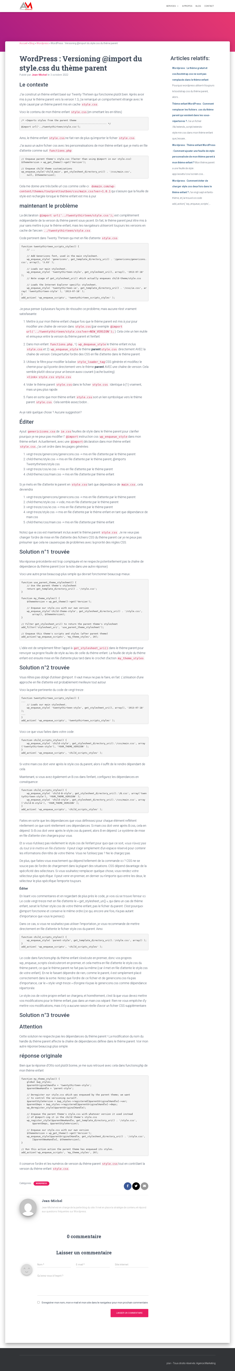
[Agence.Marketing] (26, 6)
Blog (198, 6)
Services (171, 6)
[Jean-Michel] (28, 1207)
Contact (209, 6)
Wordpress (42, 43)
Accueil (23, 43)
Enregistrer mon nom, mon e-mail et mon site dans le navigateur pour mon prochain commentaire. (95, 1302)
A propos (187, 6)
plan (169, 1363)
